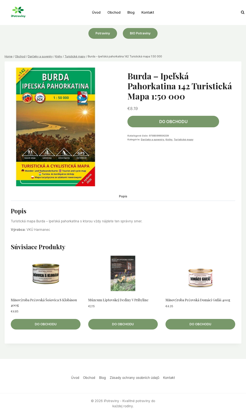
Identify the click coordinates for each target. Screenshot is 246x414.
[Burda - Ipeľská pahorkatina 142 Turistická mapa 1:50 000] (55, 127)
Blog (131, 12)
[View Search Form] (242, 12)
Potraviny (103, 33)
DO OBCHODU (173, 121)
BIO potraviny (140, 33)
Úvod (96, 12)
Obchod (114, 12)
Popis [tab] (123, 196)
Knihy (168, 139)
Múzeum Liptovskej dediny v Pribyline (118, 300)
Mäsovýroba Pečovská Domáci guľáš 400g (197, 300)
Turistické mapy (183, 139)
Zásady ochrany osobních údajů (134, 378)
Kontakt (147, 12)
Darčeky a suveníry (152, 139)
